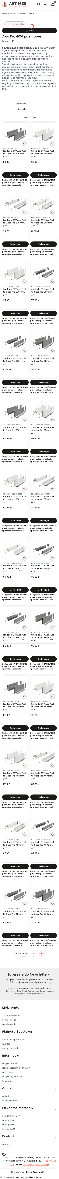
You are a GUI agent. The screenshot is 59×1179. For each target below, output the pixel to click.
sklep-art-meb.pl (9, 13)
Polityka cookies (9, 1063)
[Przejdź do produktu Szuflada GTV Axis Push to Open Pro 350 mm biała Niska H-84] (43, 480)
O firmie (6, 1096)
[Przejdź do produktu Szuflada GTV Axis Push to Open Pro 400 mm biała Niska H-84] (43, 757)
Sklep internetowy (26, 1172)
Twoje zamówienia (11, 1015)
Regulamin (38, 988)
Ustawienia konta (10, 1020)
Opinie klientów (9, 1100)
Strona (26, 118)
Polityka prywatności (12, 1076)
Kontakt (6, 1144)
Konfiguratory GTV (11, 1116)
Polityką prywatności (34, 993)
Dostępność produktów (13, 1039)
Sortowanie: (21, 103)
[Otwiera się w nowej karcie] (4, 1154)
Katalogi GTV (8, 1124)
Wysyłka (6, 1044)
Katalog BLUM (8, 1129)
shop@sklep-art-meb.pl (36, 1164)
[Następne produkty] (33, 954)
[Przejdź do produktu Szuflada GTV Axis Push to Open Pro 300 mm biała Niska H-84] (15, 204)
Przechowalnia (9, 1024)
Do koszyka (15, 175)
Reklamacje (7, 1072)
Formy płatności (10, 1048)
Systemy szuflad (27, 13)
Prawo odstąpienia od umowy (16, 1068)
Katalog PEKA (8, 1120)
